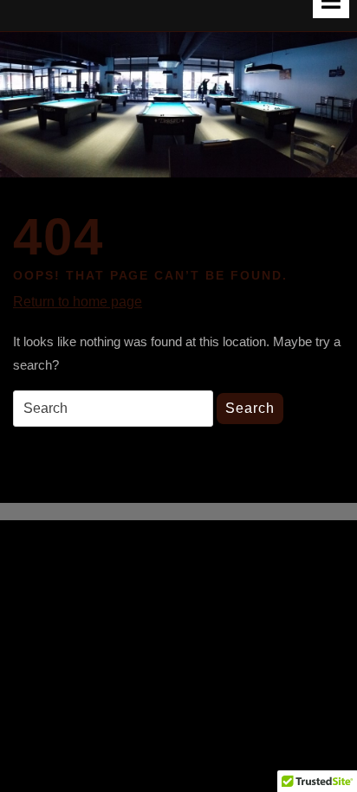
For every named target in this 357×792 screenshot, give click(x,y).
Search (250, 408)
